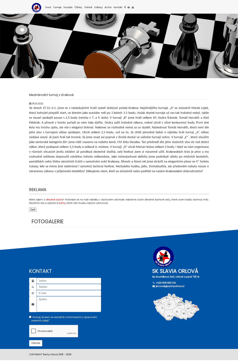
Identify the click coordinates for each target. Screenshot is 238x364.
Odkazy (98, 7)
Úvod (48, 7)
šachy (62, 203)
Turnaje (57, 7)
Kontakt (118, 7)
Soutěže (68, 7)
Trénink (88, 7)
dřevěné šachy (54, 199)
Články (78, 7)
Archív (108, 7)
